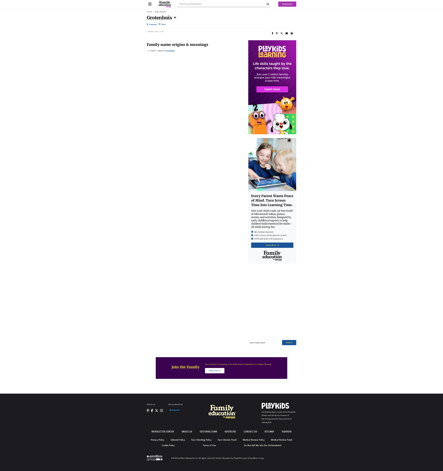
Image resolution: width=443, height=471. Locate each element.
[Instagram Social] (161, 411)
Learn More (271, 245)
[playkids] (272, 87)
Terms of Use (209, 445)
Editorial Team (208, 431)
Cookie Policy (168, 445)
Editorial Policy (178, 440)
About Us (187, 431)
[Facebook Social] (152, 411)
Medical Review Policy (254, 440)
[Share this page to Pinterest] (277, 34)
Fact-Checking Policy (201, 440)
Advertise (230, 431)
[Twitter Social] (156, 411)
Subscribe (213, 370)
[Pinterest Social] (148, 411)
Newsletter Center (162, 431)
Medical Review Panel (281, 440)
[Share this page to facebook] (272, 34)
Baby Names (160, 12)
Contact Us (250, 431)
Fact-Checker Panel (227, 440)
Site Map (269, 431)
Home (149, 12)
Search (289, 342)
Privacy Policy (157, 440)
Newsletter (287, 4)
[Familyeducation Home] (222, 411)
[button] (175, 17)
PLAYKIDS (287, 431)
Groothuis (170, 51)
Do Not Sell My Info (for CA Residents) (262, 445)
